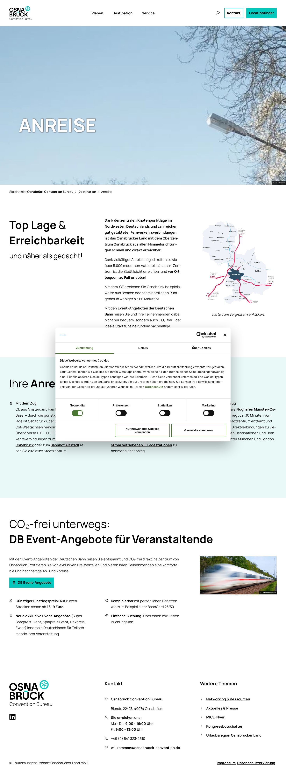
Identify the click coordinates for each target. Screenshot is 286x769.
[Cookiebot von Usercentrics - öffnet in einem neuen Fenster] (199, 335)
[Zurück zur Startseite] (20, 13)
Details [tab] (143, 348)
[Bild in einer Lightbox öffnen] (238, 262)
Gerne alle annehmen (198, 430)
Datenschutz (154, 386)
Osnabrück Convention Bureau (50, 192)
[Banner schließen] (225, 335)
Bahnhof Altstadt (65, 445)
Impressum (226, 762)
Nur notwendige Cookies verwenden (142, 430)
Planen (97, 13)
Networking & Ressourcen (228, 699)
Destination (122, 13)
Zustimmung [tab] (84, 348)
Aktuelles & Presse (222, 708)
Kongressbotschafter (224, 726)
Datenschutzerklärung (256, 762)
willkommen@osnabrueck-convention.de (145, 747)
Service (148, 13)
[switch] (121, 413)
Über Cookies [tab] (201, 348)
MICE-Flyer (215, 717)
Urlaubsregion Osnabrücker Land (233, 735)
